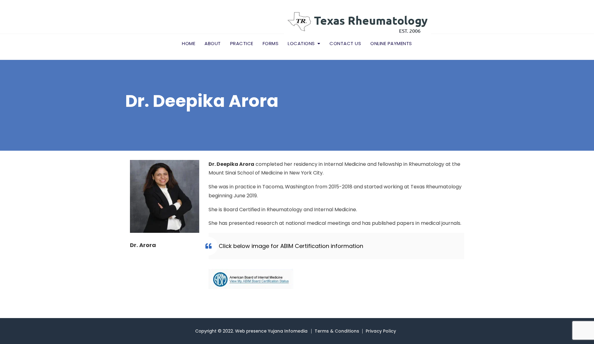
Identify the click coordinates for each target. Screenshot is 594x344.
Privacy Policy (381, 331)
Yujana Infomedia (288, 331)
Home (188, 43)
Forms (271, 43)
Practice (241, 43)
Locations (301, 43)
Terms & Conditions (337, 331)
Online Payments (391, 43)
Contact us (345, 43)
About (212, 43)
